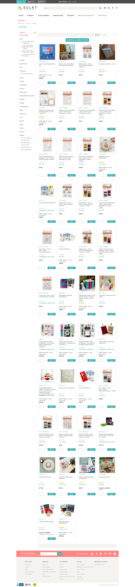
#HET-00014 (82, 61)
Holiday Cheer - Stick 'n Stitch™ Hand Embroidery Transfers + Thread (86, 250)
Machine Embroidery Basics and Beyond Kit (86, 477)
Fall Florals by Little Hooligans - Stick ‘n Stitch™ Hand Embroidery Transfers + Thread (107, 111)
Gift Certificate (28, 574)
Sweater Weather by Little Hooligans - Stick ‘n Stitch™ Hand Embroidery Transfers (46, 158)
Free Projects (102, 15)
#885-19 (61, 339)
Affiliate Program (64, 574)
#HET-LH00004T (84, 154)
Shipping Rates (46, 567)
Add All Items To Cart (78, 40)
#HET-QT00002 (43, 293)
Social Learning (81, 569)
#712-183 (101, 293)
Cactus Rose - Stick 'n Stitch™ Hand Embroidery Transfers (47, 296)
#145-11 (81, 293)
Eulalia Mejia (27, 142)
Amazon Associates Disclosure (67, 576)
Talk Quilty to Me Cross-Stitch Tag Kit (107, 296)
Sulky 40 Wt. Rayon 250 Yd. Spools (29, 55)
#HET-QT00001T (104, 385)
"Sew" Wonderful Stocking (46, 521)
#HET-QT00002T (44, 432)
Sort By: (97, 34)
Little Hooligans (27, 138)
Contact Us (45, 564)
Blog (78, 571)
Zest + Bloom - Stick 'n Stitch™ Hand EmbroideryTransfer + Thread (107, 389)
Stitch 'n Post (80, 578)
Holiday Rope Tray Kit (45, 477)
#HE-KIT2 (42, 200)
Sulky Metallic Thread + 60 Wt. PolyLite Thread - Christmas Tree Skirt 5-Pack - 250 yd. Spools (87, 297)
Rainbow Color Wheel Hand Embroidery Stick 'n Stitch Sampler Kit (46, 111)
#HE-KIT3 (62, 246)
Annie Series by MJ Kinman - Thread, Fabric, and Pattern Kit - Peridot (106, 435)
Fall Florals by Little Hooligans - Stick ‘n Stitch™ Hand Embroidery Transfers (87, 111)
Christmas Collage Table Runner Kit (65, 477)
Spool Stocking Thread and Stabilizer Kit (106, 342)
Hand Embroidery (28, 73)
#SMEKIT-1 (62, 293)
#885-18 (41, 339)
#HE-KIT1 (82, 385)
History (61, 567)
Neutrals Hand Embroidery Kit (47, 202)
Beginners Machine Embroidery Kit (64, 522)
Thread (20, 15)
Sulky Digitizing (63, 571)
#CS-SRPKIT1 (103, 474)
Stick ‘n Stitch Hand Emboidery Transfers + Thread (29, 47)
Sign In (26, 569)
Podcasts (79, 576)
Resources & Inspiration (86, 15)
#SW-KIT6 (82, 474)
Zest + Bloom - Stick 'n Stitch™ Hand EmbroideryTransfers (45, 250)
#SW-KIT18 (62, 474)
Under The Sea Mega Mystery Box (47, 64)
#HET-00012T (83, 246)
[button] (28, 39)
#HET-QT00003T (84, 432)
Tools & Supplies (43, 15)
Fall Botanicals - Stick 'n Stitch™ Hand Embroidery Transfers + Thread (86, 204)
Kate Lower (26, 145)
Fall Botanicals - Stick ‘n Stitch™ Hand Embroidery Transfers (86, 65)
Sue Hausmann (27, 147)
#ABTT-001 (42, 385)
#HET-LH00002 (83, 108)
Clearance (21, 20)
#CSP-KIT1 (62, 385)
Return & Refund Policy (48, 569)
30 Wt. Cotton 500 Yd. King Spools (28, 42)
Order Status (28, 564)
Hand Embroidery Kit (84, 388)
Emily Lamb (26, 140)
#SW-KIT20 (102, 61)
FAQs (43, 574)
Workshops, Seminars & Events (85, 567)
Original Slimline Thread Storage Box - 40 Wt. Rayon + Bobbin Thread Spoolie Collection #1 (47, 343)
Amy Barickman (27, 149)
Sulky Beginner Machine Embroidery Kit (65, 296)
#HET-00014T (83, 200)
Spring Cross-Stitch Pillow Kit (67, 388)
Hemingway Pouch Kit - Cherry (107, 64)
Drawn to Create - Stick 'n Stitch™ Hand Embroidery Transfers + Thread (86, 435)
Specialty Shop (58, 15)
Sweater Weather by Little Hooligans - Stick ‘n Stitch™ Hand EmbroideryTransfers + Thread (107, 250)
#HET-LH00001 (63, 108)
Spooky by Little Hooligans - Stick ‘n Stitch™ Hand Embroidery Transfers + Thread (86, 158)
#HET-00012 (62, 200)
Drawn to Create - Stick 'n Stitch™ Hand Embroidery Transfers (66, 435)
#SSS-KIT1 (42, 519)
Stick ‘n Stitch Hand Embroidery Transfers (29, 51)
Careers (62, 578)
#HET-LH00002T (104, 108)
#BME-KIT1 (62, 519)
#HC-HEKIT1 (102, 154)
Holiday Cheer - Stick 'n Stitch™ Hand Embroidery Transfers (66, 204)
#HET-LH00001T (104, 200)
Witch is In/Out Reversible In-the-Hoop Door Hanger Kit (67, 64)
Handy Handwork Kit (64, 249)
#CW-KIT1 (42, 108)
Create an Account (29, 571)
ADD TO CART (52, 83)
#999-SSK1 (102, 339)
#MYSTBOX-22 (43, 61)
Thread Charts (80, 564)
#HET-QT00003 (63, 432)
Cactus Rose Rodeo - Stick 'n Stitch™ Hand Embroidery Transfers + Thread (46, 435)
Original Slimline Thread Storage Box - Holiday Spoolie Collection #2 (67, 343)
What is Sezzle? (46, 576)
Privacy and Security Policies (49, 571)
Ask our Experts (81, 574)
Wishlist (27, 567)
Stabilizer (30, 15)
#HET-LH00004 (63, 154)
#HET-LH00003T (104, 246)
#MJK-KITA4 (102, 432)
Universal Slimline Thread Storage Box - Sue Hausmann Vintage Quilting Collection (87, 343)
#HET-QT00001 (43, 246)
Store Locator (63, 569)
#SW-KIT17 (42, 474)
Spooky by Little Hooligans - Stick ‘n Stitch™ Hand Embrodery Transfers (66, 158)
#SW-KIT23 (62, 61)
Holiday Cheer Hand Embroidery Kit (104, 157)
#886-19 (81, 339)
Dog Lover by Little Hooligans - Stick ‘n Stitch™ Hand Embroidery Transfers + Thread (107, 204)
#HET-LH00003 (43, 154)
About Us (62, 564)
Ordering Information (99, 564)
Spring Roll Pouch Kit (104, 477)
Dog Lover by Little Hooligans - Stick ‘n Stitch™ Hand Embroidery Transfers (67, 111)
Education (70, 15)
